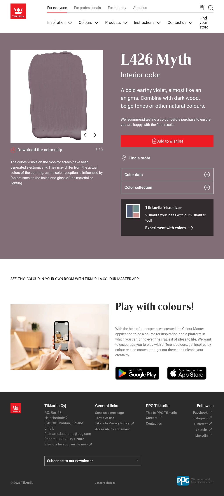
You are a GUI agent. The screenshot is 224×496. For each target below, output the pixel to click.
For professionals (87, 8)
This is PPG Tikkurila (161, 413)
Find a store (139, 158)
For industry (117, 8)
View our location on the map (66, 444)
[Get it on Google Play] (137, 373)
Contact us (154, 423)
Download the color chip (40, 149)
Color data (133, 174)
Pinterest (201, 424)
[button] (202, 8)
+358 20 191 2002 (70, 439)
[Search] (211, 8)
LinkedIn (201, 436)
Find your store (204, 22)
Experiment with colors (165, 228)
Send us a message (109, 413)
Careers (151, 418)
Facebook (200, 413)
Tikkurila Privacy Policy (112, 423)
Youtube (202, 430)
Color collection (138, 187)
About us (140, 8)
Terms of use (104, 418)
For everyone (57, 8)
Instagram (200, 418)
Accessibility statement (112, 429)
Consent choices (105, 482)
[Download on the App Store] (186, 373)
